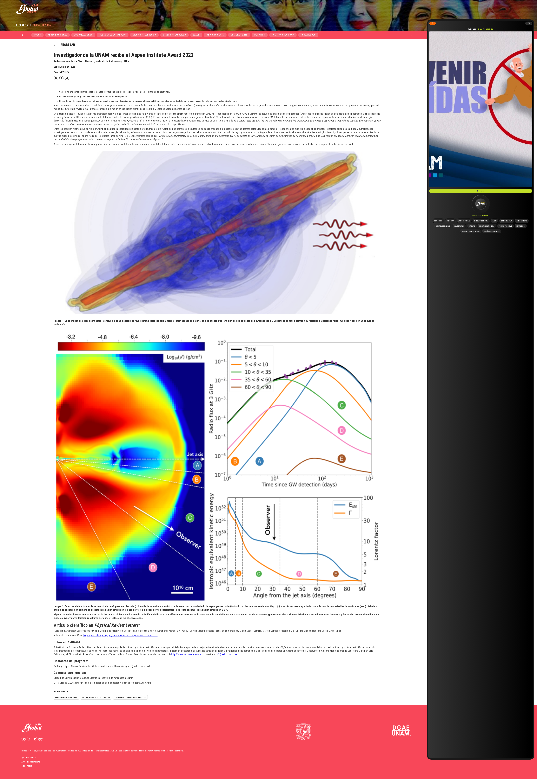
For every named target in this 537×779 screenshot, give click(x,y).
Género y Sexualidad (174, 35)
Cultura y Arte (239, 35)
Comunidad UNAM (83, 35)
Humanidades (308, 35)
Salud (196, 35)
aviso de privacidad (31, 762)
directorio (27, 766)
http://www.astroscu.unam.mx (187, 654)
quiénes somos (29, 758)
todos (37, 35)
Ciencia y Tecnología (144, 35)
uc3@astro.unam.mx (226, 654)
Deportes (259, 35)
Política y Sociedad (283, 35)
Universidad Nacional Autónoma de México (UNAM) (59, 751)
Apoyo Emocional (57, 35)
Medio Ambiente (215, 35)
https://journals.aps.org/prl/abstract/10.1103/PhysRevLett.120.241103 (120, 635)
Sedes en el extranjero (113, 35)
